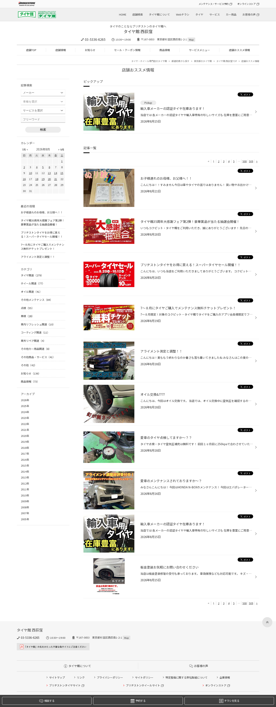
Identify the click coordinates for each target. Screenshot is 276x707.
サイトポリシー (144, 677)
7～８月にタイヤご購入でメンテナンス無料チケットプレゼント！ (42, 247)
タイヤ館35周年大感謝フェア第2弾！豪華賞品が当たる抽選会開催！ (42, 222)
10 (30, 173)
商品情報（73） (30, 381)
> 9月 (61, 149)
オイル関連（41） (31, 292)
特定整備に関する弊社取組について (186, 677)
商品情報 (164, 50)
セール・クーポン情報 (127, 50)
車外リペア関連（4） (33, 341)
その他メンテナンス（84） (37, 300)
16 (24, 179)
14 (55, 173)
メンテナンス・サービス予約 (214, 3)
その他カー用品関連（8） (36, 349)
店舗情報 (60, 50)
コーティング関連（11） (35, 332)
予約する (140, 701)
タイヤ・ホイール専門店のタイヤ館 (149, 61)
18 (36, 179)
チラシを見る (231, 701)
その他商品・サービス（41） (38, 357)
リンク (81, 677)
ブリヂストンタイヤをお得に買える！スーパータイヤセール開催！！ (42, 234)
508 (244, 161)
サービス (214, 14)
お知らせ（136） (31, 373)
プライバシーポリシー (110, 677)
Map (191, 39)
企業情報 (224, 677)
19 (43, 179)
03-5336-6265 (95, 39)
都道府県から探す (180, 61)
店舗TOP (31, 50)
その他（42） (29, 365)
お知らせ (90, 50)
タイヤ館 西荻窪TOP (226, 61)
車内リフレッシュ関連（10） (38, 324)
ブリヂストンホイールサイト (143, 685)
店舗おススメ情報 (239, 50)
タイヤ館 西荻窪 (138, 31)
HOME (122, 14)
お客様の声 (249, 14)
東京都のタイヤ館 (203, 61)
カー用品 (231, 14)
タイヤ (199, 14)
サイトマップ (57, 677)
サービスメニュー (199, 50)
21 (55, 179)
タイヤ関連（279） (32, 275)
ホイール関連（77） (33, 283)
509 (251, 161)
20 (49, 179)
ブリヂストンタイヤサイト (65, 685)
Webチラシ (182, 14)
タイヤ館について (159, 14)
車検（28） (27, 316)
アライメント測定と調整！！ (38, 257)
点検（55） (27, 308)
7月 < (25, 149)
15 (61, 173)
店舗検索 (137, 14)
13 (49, 173)
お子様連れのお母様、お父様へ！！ (42, 212)
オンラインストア (246, 3)
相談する (49, 701)
